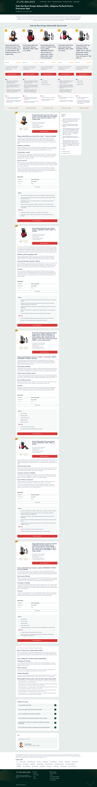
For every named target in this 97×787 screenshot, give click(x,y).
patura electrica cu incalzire (70, 764)
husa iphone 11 (49, 766)
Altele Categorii (77, 1)
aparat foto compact (40, 764)
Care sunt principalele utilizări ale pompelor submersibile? (30, 709)
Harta (34, 776)
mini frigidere (19, 766)
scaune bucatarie (45, 761)
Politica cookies (36, 774)
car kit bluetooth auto (53, 761)
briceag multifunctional (31, 761)
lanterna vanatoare (63, 766)
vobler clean (61, 761)
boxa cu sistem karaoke (72, 766)
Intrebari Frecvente (66, 153)
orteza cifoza (19, 764)
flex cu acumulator (35, 766)
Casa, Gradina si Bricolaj (54, 776)
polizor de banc (67, 761)
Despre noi (35, 773)
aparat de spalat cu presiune (59, 764)
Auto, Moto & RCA (43, 1)
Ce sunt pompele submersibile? (24, 705)
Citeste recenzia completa (13, 108)
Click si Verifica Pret (12, 74)
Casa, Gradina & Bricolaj (57, 1)
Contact (34, 778)
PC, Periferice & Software (67, 1)
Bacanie (49, 1)
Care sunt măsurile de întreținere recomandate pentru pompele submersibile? (34, 727)
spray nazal (39, 761)
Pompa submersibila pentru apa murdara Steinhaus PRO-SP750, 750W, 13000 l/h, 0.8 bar (71, 137)
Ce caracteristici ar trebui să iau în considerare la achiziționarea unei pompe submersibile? (33, 723)
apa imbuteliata (32, 764)
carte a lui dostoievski (26, 766)
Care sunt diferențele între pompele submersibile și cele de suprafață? (32, 718)
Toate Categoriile (53, 780)
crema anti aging (25, 764)
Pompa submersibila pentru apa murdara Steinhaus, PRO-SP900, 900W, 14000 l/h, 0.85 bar (70, 125)
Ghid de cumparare (66, 151)
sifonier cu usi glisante (49, 764)
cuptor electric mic (75, 761)
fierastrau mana (56, 766)
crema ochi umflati (22, 761)
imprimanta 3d (42, 766)
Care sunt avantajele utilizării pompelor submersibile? (29, 713)
